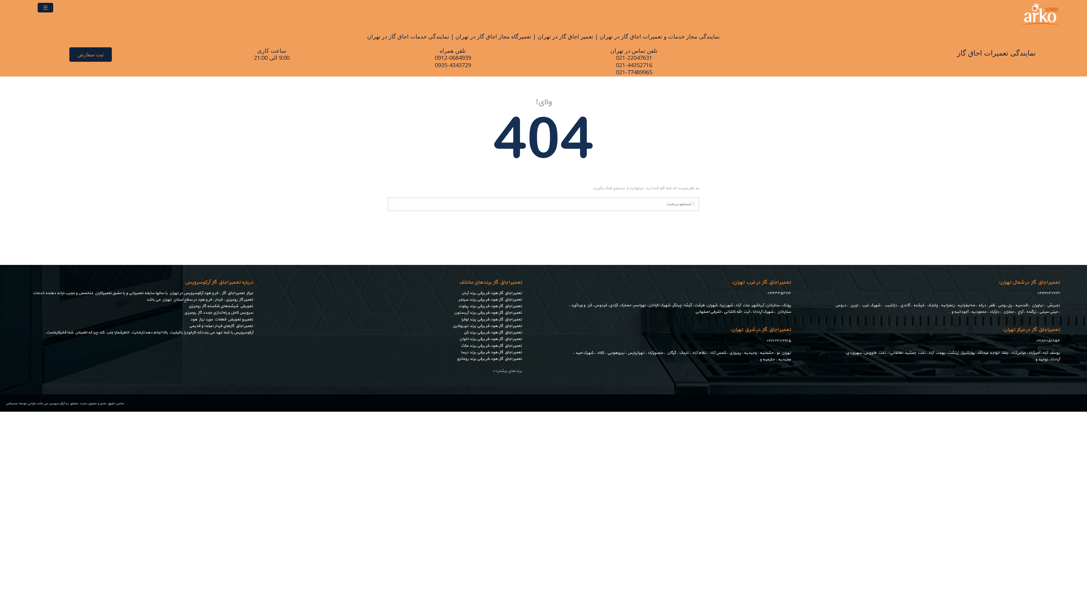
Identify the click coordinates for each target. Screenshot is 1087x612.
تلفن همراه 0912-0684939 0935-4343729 (453, 58)
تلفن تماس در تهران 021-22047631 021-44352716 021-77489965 (634, 61)
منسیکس (12, 403)
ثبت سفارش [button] (91, 55)
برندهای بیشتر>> (507, 371)
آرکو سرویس (57, 403)
